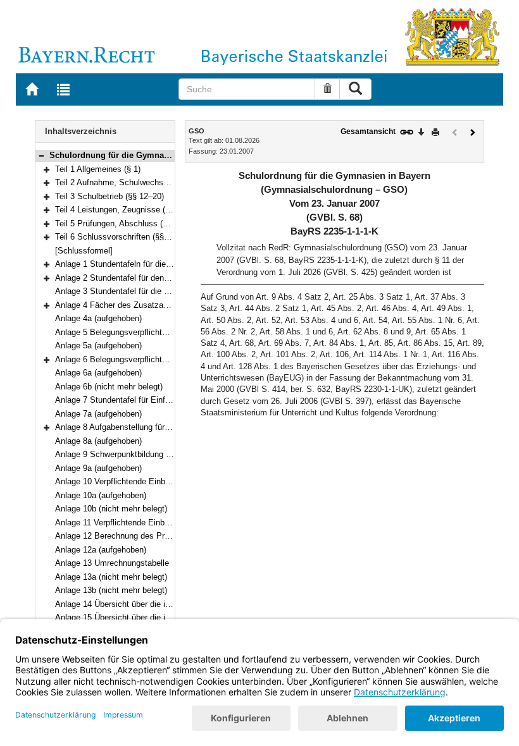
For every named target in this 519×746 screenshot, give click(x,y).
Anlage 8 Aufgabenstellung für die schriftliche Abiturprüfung (163, 427)
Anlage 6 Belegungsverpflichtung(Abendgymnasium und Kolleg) (171, 359)
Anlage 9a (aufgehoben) (98, 468)
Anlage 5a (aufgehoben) (98, 345)
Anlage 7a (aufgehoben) (98, 414)
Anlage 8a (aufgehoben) (98, 441)
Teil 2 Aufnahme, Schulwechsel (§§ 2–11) (130, 182)
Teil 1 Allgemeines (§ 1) (98, 169)
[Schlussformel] (84, 250)
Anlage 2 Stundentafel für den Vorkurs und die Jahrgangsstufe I (171, 278)
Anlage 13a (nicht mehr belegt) (111, 577)
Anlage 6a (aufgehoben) (98, 372)
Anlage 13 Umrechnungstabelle (112, 563)
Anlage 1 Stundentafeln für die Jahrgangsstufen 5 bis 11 (157, 264)
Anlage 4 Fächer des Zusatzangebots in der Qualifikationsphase (172, 305)
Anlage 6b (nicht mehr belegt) (109, 386)
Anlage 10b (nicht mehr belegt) (111, 508)
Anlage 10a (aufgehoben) (100, 495)
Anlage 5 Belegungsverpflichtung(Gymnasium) (140, 332)
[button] (41, 155)
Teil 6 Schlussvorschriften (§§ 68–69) (123, 237)
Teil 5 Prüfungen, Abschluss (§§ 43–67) (127, 223)
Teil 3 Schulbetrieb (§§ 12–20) (109, 196)
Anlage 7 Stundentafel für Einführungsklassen (139, 400)
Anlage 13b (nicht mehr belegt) (111, 590)
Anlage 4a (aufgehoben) (98, 318)
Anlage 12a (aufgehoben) (100, 549)
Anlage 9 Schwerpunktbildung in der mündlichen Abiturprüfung (168, 454)
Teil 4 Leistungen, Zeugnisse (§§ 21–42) (128, 209)
